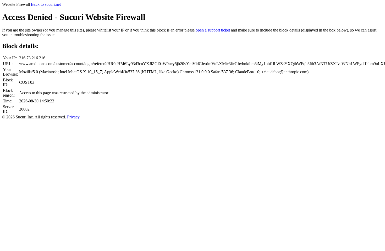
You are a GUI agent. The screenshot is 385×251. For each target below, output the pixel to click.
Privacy (73, 117)
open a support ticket (213, 30)
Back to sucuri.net (46, 4)
